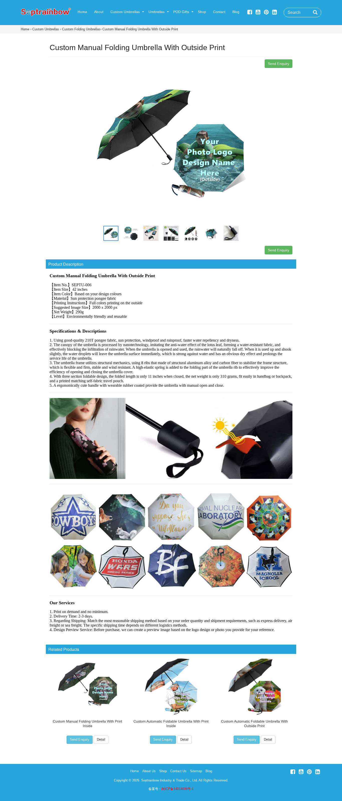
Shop (202, 12)
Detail (101, 739)
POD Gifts (181, 12)
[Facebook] (249, 12)
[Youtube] (258, 12)
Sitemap (196, 771)
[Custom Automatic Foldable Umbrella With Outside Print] (254, 685)
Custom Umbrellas (125, 12)
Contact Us (178, 771)
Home (82, 12)
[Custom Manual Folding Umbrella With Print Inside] (87, 685)
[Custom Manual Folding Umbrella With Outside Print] (171, 145)
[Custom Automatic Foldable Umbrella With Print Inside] (170, 685)
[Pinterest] (266, 12)
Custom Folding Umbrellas (81, 29)
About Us (149, 771)
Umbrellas (156, 12)
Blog (235, 12)
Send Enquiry (278, 64)
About (98, 12)
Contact (219, 12)
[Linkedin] (274, 12)
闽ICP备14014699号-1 (177, 789)
